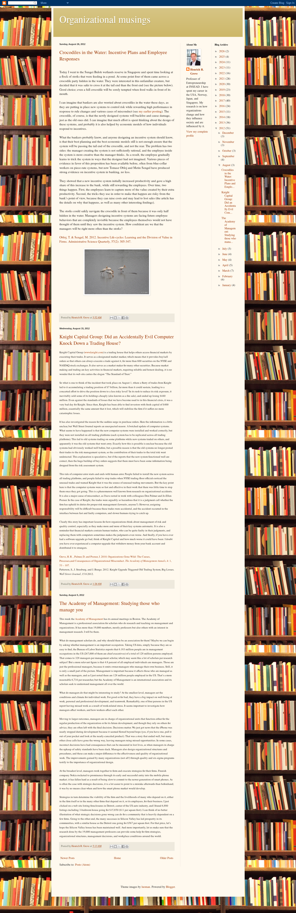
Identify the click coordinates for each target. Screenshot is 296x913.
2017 (222, 100)
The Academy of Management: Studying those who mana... (228, 230)
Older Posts (166, 858)
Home (117, 858)
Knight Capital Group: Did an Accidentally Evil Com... (228, 202)
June (225, 254)
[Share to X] (119, 318)
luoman (146, 887)
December (228, 133)
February (227, 276)
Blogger (170, 887)
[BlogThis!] (115, 318)
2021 (222, 78)
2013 (222, 122)
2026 (222, 51)
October (227, 151)
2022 (222, 73)
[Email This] (112, 318)
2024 (222, 62)
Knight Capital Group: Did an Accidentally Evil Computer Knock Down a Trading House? (116, 339)
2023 (222, 67)
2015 (222, 111)
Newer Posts (67, 858)
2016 (222, 106)
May (225, 260)
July (225, 248)
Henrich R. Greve (197, 71)
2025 (222, 56)
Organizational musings (105, 18)
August (226, 165)
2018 (222, 95)
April (225, 265)
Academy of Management (89, 619)
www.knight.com (94, 352)
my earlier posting (150, 111)
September (228, 156)
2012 (222, 128)
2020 (222, 84)
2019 (222, 89)
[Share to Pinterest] (127, 318)
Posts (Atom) (82, 864)
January (227, 285)
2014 (222, 117)
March (226, 270)
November (228, 142)
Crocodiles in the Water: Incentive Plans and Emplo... (228, 178)
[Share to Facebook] (123, 318)
